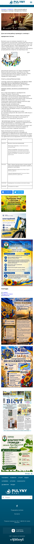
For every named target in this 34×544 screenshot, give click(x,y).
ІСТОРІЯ (12, 481)
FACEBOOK (8, 192)
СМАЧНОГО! (21, 481)
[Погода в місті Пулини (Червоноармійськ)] (17, 292)
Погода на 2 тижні (7, 294)
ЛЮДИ (12, 484)
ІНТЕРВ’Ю (5, 481)
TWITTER (20, 192)
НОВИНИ (21, 28)
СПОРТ (20, 477)
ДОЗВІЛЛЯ (5, 484)
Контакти (17, 514)
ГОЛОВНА (5, 477)
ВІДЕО (26, 477)
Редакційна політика (17, 510)
